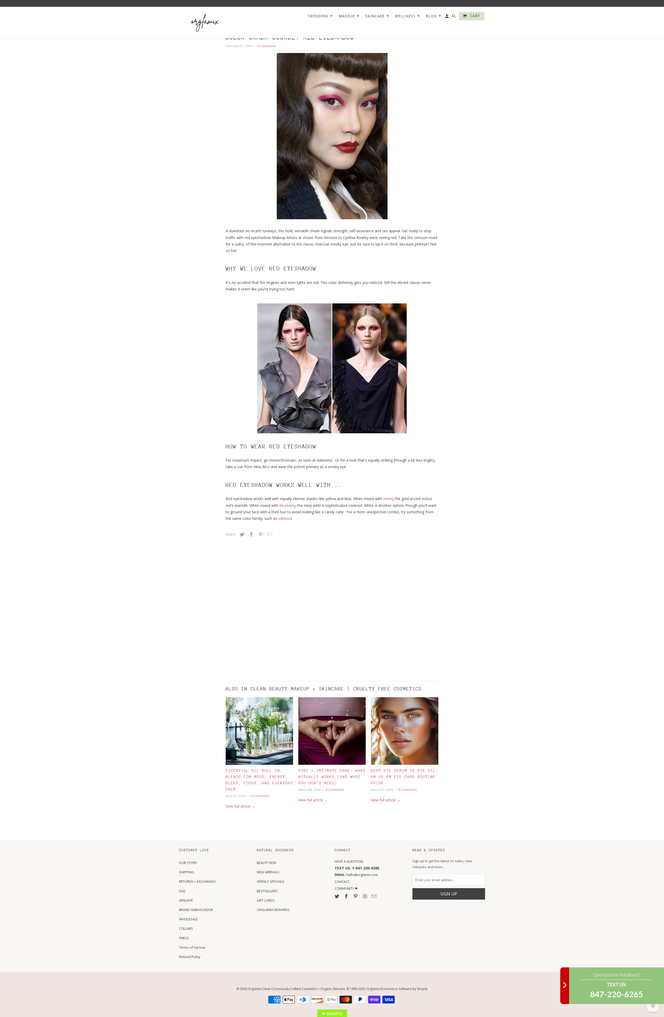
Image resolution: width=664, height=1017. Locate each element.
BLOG (433, 15)
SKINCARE (377, 15)
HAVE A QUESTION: (349, 861)
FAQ (182, 891)
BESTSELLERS (267, 891)
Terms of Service (192, 947)
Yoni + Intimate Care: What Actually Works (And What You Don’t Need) (332, 776)
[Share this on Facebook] (250, 534)
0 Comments (266, 46)
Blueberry (287, 505)
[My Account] (447, 17)
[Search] (454, 17)
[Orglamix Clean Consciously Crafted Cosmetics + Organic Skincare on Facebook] (347, 896)
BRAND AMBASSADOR (196, 909)
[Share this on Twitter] (241, 534)
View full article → (240, 806)
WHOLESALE (188, 919)
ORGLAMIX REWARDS (273, 909)
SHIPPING (186, 872)
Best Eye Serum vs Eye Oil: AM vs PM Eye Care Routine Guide (404, 776)
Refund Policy (189, 956)
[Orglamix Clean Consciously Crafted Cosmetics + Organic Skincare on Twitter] (337, 896)
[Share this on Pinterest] (260, 534)
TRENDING (320, 15)
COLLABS (186, 928)
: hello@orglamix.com (356, 874)
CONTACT (342, 881)
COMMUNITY (345, 888)
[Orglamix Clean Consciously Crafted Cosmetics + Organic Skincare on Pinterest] (356, 896)
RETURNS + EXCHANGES (197, 881)
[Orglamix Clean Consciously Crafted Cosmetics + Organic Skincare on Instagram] (365, 896)
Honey (388, 498)
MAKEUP (348, 15)
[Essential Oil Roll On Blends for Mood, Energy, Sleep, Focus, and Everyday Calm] (259, 732)
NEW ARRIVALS (268, 872)
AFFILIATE (186, 900)
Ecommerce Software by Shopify (404, 989)
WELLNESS (407, 15)
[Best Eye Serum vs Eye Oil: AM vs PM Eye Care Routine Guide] (404, 732)
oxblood (285, 518)
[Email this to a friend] (269, 534)
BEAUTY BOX (266, 862)
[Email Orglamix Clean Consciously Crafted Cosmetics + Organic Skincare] (374, 896)
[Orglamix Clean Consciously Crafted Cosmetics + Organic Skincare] (205, 22)
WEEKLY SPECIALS (270, 881)
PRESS (184, 938)
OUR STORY (188, 862)
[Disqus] (262, 608)
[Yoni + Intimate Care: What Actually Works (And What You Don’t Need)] (332, 732)
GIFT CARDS (266, 900)
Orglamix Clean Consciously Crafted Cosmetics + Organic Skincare (296, 989)
